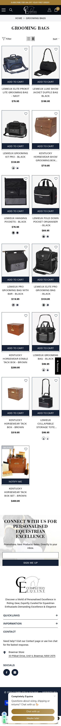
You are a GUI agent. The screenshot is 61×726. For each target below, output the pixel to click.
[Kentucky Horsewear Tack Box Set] (15, 464)
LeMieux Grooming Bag (45, 359)
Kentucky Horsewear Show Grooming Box (45, 159)
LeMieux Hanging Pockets (15, 222)
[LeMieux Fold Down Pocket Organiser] (45, 194)
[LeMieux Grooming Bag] (45, 331)
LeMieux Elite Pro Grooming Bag (45, 293)
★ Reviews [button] (58, 366)
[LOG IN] (49, 12)
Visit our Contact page (28, 643)
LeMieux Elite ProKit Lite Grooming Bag (15, 95)
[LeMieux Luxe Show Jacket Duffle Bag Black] (45, 65)
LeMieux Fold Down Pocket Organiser (46, 224)
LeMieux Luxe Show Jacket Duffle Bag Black (45, 95)
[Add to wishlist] (25, 51)
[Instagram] (15, 675)
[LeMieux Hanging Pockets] (15, 194)
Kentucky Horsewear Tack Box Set (15, 494)
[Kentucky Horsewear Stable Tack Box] (15, 331)
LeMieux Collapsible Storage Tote (45, 426)
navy (17, 170)
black (13, 170)
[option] (31, 4)
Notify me (15, 484)
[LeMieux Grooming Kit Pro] (15, 129)
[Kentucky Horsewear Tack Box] (15, 396)
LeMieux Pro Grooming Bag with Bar (15, 293)
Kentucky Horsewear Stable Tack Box (15, 361)
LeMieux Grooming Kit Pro (15, 157)
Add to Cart (15, 148)
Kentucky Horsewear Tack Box (15, 426)
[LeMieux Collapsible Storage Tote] (45, 396)
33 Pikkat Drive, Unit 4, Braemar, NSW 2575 (32, 658)
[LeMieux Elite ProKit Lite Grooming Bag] (15, 65)
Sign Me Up (30, 565)
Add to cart (15, 84)
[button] (29, 41)
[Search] (11, 13)
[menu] (4, 12)
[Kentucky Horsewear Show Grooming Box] (45, 129)
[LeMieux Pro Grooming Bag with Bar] (15, 263)
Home (18, 20)
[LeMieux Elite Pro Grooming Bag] (45, 263)
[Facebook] (6, 675)
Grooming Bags (36, 20)
